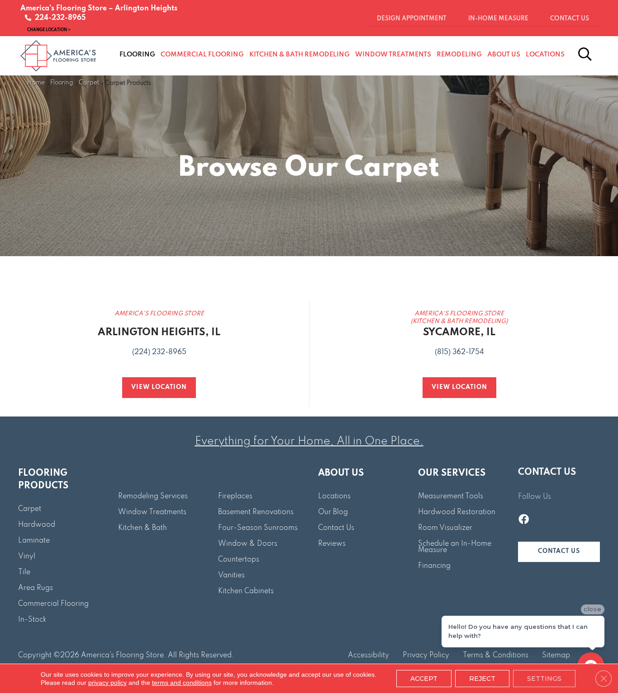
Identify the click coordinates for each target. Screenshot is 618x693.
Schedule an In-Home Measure (454, 547)
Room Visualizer (445, 528)
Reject (482, 678)
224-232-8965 (58, 18)
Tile (24, 572)
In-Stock (32, 619)
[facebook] (523, 520)
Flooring (61, 83)
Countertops (238, 559)
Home (36, 83)
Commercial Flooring (53, 604)
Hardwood (36, 525)
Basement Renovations (256, 512)
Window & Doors (247, 544)
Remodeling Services (153, 496)
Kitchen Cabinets (246, 591)
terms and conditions (182, 682)
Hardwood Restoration (456, 512)
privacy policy (107, 682)
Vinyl (26, 556)
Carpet (89, 83)
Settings (544, 678)
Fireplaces (235, 496)
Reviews (332, 544)
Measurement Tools (450, 496)
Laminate (34, 540)
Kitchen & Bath (142, 528)
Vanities (231, 575)
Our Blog (333, 512)
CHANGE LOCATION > (49, 30)
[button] (559, 552)
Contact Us (336, 528)
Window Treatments (152, 512)
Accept (423, 678)
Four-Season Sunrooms (258, 528)
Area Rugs (35, 588)
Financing (434, 566)
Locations (334, 496)
